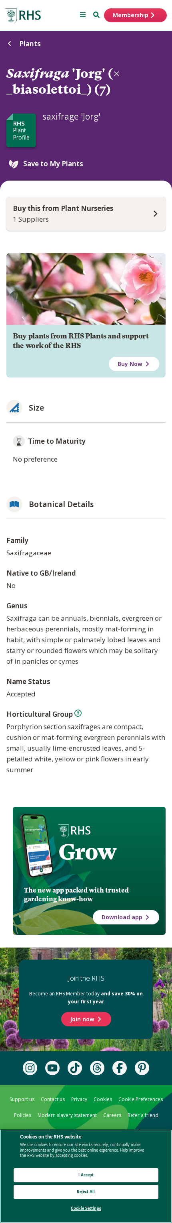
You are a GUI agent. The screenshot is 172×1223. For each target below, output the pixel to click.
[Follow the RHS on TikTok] (75, 1068)
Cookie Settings (86, 1208)
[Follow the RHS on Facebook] (119, 1068)
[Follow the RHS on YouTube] (52, 1068)
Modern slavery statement (67, 1115)
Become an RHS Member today (86, 997)
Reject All (86, 1191)
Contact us (53, 1099)
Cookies (103, 1099)
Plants (30, 43)
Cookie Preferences (140, 1099)
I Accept (86, 1175)
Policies (22, 1115)
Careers (112, 1115)
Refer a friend (143, 1115)
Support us (22, 1099)
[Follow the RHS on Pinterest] (142, 1068)
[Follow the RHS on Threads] (97, 1068)
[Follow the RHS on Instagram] (30, 1068)
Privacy (79, 1099)
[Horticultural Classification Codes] (78, 713)
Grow (87, 852)
